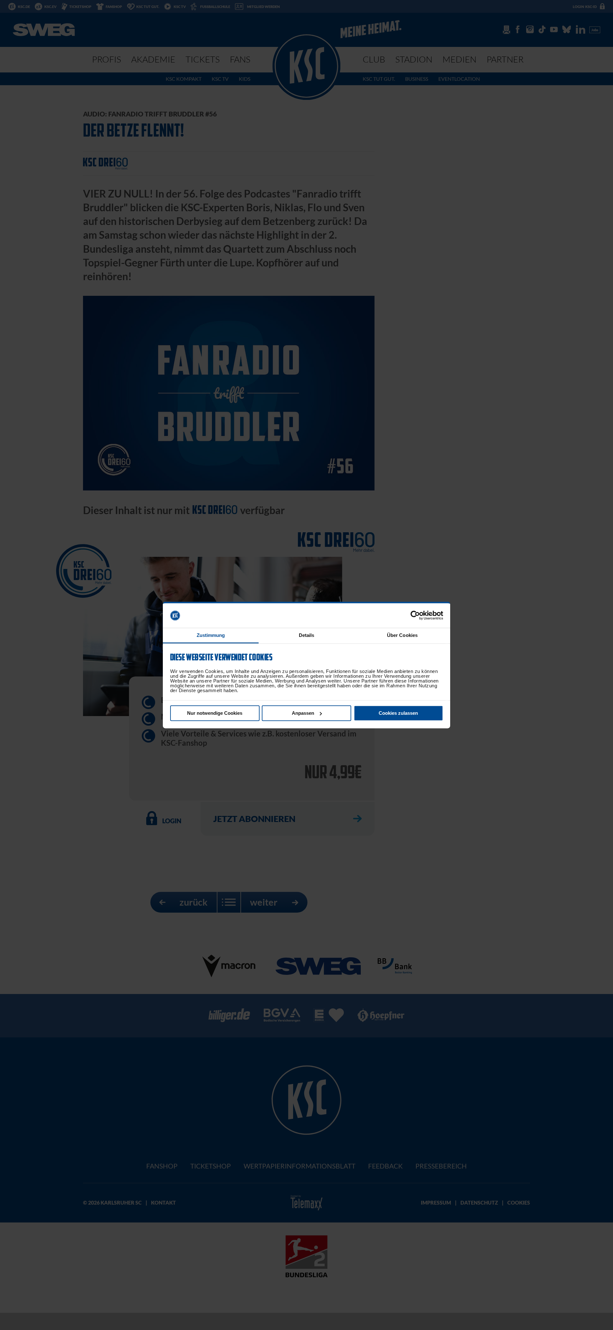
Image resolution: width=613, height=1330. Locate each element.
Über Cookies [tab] (402, 635)
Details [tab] (306, 635)
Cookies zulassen (398, 713)
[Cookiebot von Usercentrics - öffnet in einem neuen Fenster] (415, 615)
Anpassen (303, 713)
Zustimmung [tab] (211, 635)
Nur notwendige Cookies (214, 713)
